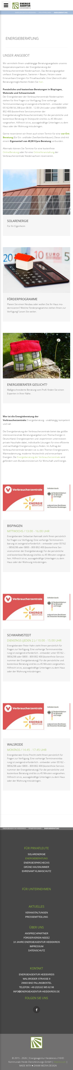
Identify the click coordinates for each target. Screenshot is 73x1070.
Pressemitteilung (36, 917)
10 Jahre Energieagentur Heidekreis (36, 942)
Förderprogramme (22, 299)
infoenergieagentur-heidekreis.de (36, 991)
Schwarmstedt (19, 635)
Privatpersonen (45, 12)
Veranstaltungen (36, 912)
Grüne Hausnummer (36, 867)
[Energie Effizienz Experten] (36, 355)
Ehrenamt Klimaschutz (36, 871)
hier (41, 81)
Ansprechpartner (36, 933)
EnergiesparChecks (36, 862)
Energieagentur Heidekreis (25, 12)
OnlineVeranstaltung (44, 152)
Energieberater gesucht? (27, 385)
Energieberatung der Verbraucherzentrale (38, 457)
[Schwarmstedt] (36, 606)
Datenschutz (36, 950)
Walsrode (15, 744)
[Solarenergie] (36, 192)
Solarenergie (17, 221)
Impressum (36, 946)
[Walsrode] (36, 715)
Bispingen (14, 526)
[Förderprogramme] (36, 270)
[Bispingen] (36, 497)
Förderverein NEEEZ (37, 937)
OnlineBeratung (11, 152)
